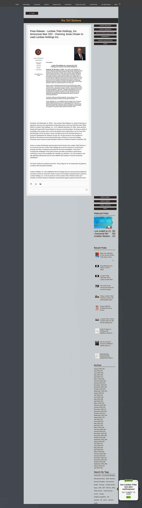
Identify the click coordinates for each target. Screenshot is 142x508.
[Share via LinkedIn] (40, 184)
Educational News (99, 478)
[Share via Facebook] (31, 184)
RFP (103, 488)
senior (105, 500)
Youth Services (108, 491)
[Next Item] (112, 222)
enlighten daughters (100, 497)
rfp (101, 500)
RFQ (113, 488)
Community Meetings (108, 475)
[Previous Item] (97, 222)
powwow (96, 500)
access (96, 494)
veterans (110, 500)
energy (101, 494)
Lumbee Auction (110, 484)
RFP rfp (108, 488)
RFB (100, 488)
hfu (108, 497)
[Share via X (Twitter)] (36, 184)
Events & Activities (99, 481)
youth (95, 503)
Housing (101, 484)
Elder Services (110, 478)
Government (110, 481)
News (95, 488)
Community (97, 475)
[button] (37, 4)
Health (96, 484)
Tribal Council (98, 491)
